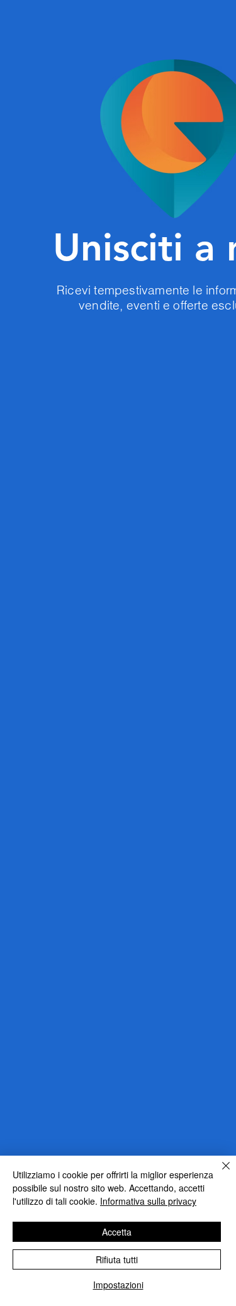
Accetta (117, 1231)
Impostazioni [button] (118, 1284)
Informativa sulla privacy (148, 1201)
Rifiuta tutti (117, 1259)
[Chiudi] (218, 1173)
